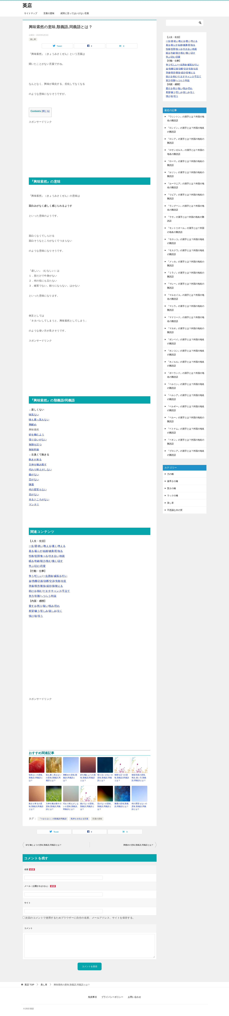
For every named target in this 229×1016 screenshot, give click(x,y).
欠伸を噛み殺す (38, 464)
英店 (27, 5)
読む (37, 566)
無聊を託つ (35, 444)
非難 (37, 596)
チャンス (56, 591)
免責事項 (92, 997)
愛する (32, 606)
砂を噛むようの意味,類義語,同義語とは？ (88, 778)
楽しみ (52, 611)
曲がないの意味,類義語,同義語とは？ (87, 806)
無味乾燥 (34, 449)
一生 (31, 546)
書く (54, 546)
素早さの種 (172, 481)
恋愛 (42, 566)
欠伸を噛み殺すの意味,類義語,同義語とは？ (53, 806)
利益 (53, 596)
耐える (59, 586)
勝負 (42, 586)
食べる (44, 556)
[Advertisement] (89, 146)
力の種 (170, 474)
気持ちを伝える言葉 (79, 819)
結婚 (45, 551)
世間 (37, 556)
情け (31, 616)
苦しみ (44, 611)
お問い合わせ (134, 997)
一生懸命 (48, 576)
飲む (48, 561)
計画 (40, 581)
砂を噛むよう (36, 434)
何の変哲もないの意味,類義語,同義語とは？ (139, 806)
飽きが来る (35, 459)
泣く (59, 611)
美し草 (33, 39)
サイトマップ (30, 13)
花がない (34, 494)
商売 (37, 586)
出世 (63, 581)
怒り (39, 606)
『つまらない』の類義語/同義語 (53, 819)
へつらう (45, 596)
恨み (51, 606)
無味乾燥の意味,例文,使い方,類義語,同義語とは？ (139, 778)
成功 (48, 586)
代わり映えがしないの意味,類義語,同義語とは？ (71, 806)
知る (60, 551)
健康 (51, 551)
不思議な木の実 (174, 510)
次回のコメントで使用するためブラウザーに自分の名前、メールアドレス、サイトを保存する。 (80, 917)
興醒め (32, 424)
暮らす (38, 551)
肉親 (62, 556)
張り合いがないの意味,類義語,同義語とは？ (105, 778)
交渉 (52, 581)
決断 (46, 581)
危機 (34, 581)
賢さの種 (171, 488)
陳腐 (31, 484)
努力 (31, 596)
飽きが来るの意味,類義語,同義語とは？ (36, 806)
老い (40, 546)
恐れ (57, 606)
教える (47, 546)
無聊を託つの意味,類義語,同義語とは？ (121, 778)
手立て (66, 591)
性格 (31, 556)
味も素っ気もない (39, 419)
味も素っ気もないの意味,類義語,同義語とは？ (53, 778)
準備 (31, 586)
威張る (58, 576)
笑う (40, 616)
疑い (45, 606)
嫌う (37, 611)
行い (64, 576)
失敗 (57, 581)
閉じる (45, 111)
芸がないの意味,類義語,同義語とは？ (104, 806)
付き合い (54, 556)
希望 (31, 611)
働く (54, 561)
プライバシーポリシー (112, 997)
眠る (31, 561)
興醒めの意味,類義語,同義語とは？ (70, 778)
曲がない (34, 474)
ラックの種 (172, 495)
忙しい (38, 576)
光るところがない (39, 499)
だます (47, 591)
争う (31, 576)
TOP (29, 984)
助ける (32, 591)
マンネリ (34, 504)
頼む (39, 591)
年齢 (37, 561)
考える (61, 546)
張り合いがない (38, 439)
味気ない (34, 414)
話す (60, 561)
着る (31, 551)
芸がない (34, 479)
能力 (42, 561)
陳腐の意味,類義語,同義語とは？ (121, 804)
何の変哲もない (38, 489)
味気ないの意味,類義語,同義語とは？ (36, 778)
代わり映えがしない (40, 469)
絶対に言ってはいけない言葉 (75, 13)
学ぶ (31, 566)
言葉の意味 (48, 13)
